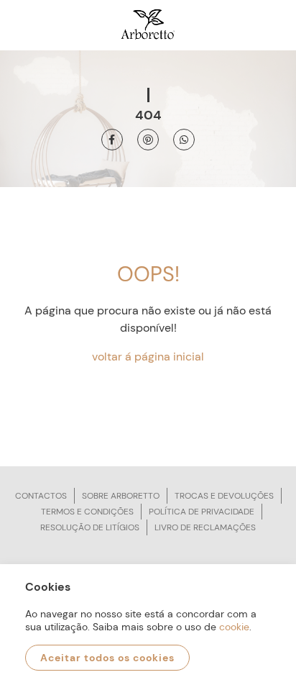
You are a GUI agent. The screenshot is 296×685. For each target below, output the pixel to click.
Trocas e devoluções (224, 496)
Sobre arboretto (120, 496)
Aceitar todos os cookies (107, 657)
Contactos (41, 496)
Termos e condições (87, 511)
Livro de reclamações (205, 527)
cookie (234, 626)
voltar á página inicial (148, 356)
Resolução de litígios (89, 527)
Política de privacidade (201, 511)
